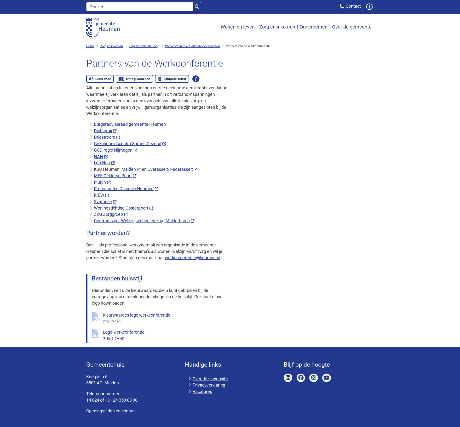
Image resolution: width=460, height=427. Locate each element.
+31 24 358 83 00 (121, 400)
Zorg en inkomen (111, 46)
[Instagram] (313, 378)
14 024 (92, 400)
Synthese (103, 201)
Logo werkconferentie (123, 335)
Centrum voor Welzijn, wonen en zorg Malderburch (142, 220)
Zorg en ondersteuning (144, 46)
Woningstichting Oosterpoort (121, 208)
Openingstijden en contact (111, 410)
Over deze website (210, 378)
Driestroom (104, 137)
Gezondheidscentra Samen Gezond (127, 143)
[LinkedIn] (288, 378)
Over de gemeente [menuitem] (352, 27)
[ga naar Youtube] (326, 378)
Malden (128, 169)
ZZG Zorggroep (108, 214)
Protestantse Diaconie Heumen (124, 188)
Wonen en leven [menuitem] (238, 27)
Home (90, 46)
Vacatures (202, 391)
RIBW (99, 195)
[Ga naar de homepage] (103, 27)
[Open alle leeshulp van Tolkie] (195, 78)
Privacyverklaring (209, 384)
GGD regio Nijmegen (113, 150)
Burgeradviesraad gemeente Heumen (130, 124)
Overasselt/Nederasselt (170, 169)
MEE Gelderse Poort (113, 175)
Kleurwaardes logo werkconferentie (136, 318)
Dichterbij (103, 130)
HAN (98, 156)
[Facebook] (301, 378)
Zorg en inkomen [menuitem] (277, 27)
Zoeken (197, 6)
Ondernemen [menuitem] (314, 27)
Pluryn (100, 182)
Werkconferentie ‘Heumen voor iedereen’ (192, 46)
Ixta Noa (102, 162)
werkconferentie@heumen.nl (192, 257)
